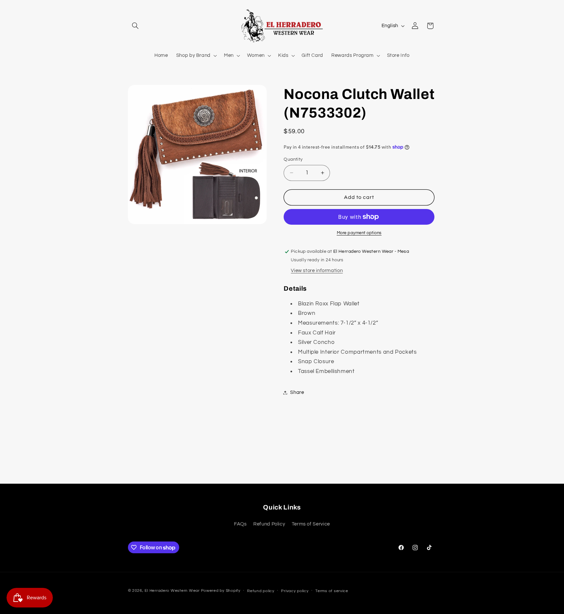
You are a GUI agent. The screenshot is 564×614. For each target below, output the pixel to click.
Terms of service (331, 591)
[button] (135, 25)
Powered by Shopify (221, 590)
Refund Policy (269, 524)
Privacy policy (294, 591)
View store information (317, 270)
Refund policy (260, 591)
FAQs (240, 524)
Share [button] (297, 392)
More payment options (359, 233)
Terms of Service (311, 524)
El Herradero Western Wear (172, 590)
